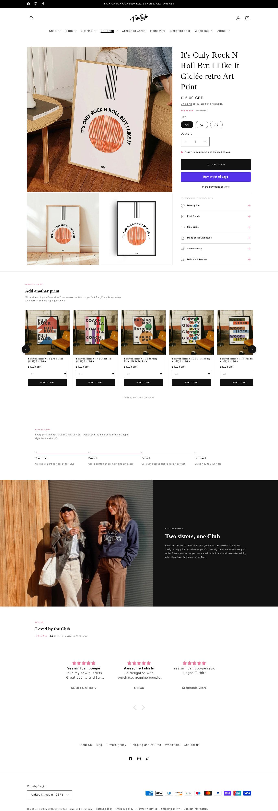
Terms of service (147, 808)
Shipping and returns (145, 744)
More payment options (216, 186)
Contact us (191, 744)
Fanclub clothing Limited (53, 809)
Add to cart (47, 382)
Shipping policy (170, 808)
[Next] (252, 349)
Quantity (186, 133)
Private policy (116, 744)
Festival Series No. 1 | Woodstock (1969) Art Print (238, 360)
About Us (85, 744)
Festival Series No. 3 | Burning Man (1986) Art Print (141, 360)
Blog (99, 744)
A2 (216, 124)
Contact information (196, 808)
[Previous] (26, 349)
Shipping (186, 103)
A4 (187, 124)
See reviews (202, 110)
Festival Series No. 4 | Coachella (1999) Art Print (94, 360)
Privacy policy (124, 808)
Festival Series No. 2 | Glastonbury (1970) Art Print (191, 360)
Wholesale (172, 744)
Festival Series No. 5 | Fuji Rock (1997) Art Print (45, 360)
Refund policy (104, 808)
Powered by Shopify (80, 809)
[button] (31, 18)
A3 (202, 124)
